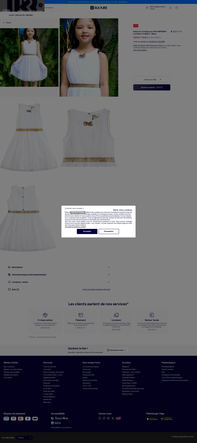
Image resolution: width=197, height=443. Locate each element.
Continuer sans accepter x (74, 208)
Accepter (87, 231)
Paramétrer (109, 231)
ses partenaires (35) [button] (77, 212)
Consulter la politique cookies (75, 227)
